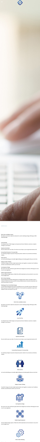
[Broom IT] (20, 2)
